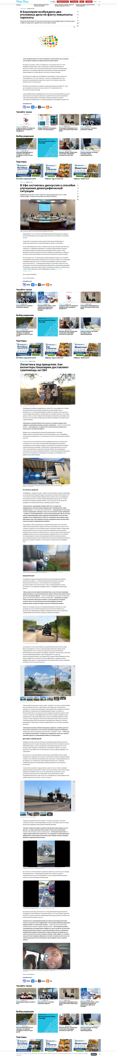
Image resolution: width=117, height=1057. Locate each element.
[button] (74, 680)
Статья (18, 5)
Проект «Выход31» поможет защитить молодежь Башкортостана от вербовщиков (64, 5)
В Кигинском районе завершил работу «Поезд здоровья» (85, 5)
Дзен (82, 1)
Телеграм (89, 1)
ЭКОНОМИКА (23, 8)
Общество (22, 182)
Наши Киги (22, 1)
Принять (94, 1054)
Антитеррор (74, 1)
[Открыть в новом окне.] (26, 107)
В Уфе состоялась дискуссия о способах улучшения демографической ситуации (41, 5)
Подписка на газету (63, 1)
